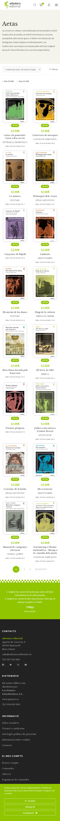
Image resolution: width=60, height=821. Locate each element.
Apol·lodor (45, 435)
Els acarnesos (45, 489)
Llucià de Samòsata (45, 139)
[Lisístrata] (45, 225)
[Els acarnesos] (45, 460)
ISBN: (7, 146)
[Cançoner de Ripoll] (15, 225)
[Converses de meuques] (45, 106)
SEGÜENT (41, 569)
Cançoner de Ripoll (15, 254)
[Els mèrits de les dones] (15, 283)
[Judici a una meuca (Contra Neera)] (45, 399)
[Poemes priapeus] (15, 399)
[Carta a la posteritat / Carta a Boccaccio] (15, 106)
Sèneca (45, 374)
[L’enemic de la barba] (15, 460)
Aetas (15, 125)
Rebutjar (29, 807)
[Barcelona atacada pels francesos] (15, 341)
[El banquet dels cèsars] (45, 167)
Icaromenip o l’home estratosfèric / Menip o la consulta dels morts (45, 550)
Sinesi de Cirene (45, 316)
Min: (9, 81)
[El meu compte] (49, 5)
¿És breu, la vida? (45, 370)
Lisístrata (45, 254)
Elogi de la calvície (45, 312)
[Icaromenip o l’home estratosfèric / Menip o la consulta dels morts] (45, 518)
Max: (24, 81)
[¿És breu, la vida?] (45, 341)
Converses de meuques (45, 135)
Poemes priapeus (15, 428)
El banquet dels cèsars (45, 196)
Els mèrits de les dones (15, 312)
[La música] (15, 167)
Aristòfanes (45, 258)
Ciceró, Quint (15, 554)
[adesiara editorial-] (12, 5)
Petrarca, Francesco (15, 142)
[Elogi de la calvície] (45, 283)
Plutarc (15, 200)
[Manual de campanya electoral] (15, 518)
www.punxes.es (10, 699)
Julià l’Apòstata (45, 200)
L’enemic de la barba (15, 489)
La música (15, 196)
